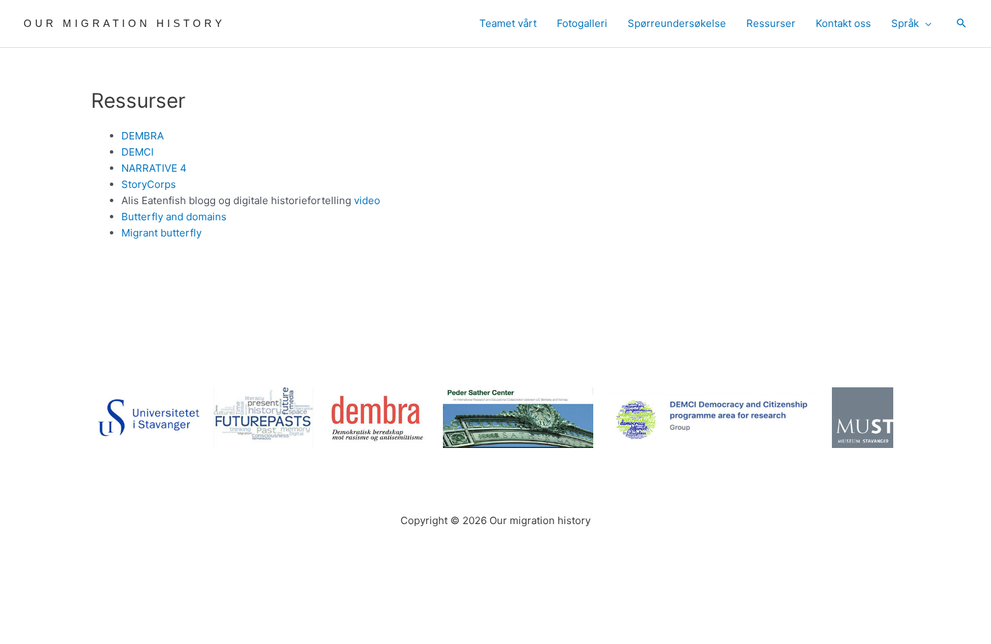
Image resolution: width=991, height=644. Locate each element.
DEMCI (137, 152)
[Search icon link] (961, 24)
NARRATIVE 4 (154, 168)
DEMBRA (142, 135)
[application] (925, 23)
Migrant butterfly (161, 232)
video (367, 200)
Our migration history (124, 23)
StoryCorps (148, 184)
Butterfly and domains (174, 216)
